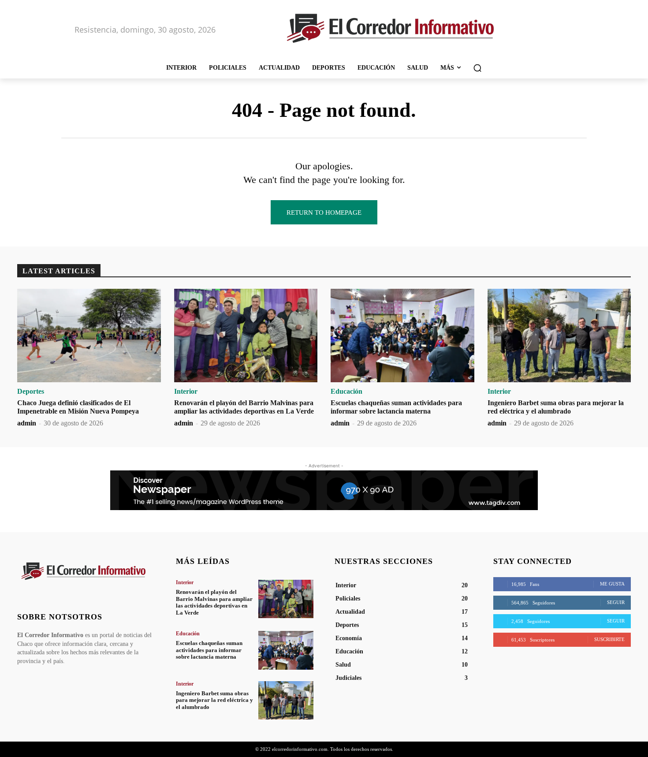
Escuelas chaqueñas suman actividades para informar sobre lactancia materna (209, 650)
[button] (477, 67)
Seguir (616, 602)
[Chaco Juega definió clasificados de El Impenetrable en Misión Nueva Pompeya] (89, 335)
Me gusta (612, 583)
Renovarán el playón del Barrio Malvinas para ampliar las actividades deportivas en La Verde (214, 602)
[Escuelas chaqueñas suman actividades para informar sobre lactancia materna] (402, 335)
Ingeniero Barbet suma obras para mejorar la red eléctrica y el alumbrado (214, 700)
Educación (346, 391)
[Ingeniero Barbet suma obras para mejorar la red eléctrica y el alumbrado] (559, 335)
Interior (185, 391)
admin (26, 423)
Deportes (30, 391)
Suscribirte (609, 639)
